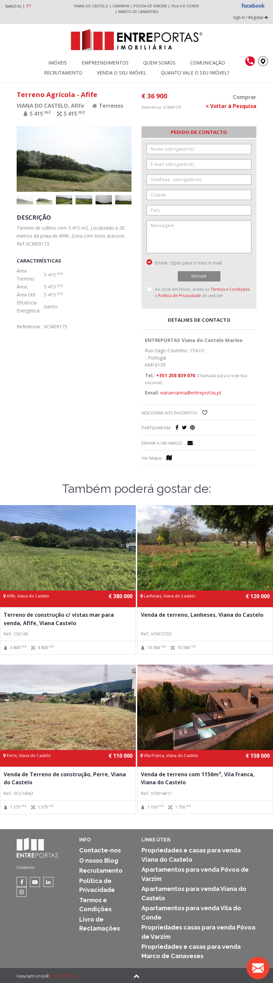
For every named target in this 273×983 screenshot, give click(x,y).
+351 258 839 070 (175, 375)
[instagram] (22, 892)
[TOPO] (136, 976)
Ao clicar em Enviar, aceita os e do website (202, 292)
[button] (45, 159)
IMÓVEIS (57, 62)
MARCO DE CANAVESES (138, 11)
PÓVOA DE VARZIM (150, 5)
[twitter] (184, 427)
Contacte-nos (100, 850)
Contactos (25, 867)
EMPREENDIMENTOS (105, 62)
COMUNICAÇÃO (207, 62)
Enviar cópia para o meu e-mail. (189, 263)
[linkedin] (48, 882)
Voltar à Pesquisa (232, 106)
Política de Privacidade (179, 295)
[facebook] (176, 427)
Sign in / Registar (249, 17)
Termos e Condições (230, 289)
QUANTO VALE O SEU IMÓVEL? (195, 72)
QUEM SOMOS (159, 62)
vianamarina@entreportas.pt (190, 392)
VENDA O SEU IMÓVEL (121, 72)
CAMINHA (121, 5)
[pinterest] (192, 427)
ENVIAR (199, 276)
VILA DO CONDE (185, 5)
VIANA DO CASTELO (91, 5)
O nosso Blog (98, 860)
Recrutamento (63, 72)
